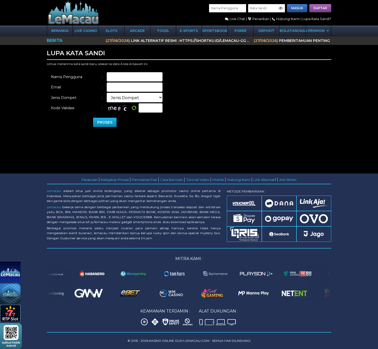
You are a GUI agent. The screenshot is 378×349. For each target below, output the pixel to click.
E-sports (189, 31)
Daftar (320, 8)
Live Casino (86, 31)
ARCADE (137, 31)
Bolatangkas (292, 31)
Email (77, 87)
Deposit (266, 31)
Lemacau (54, 191)
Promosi (317, 31)
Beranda (60, 31)
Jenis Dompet (77, 97)
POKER (240, 31)
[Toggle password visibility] (281, 8)
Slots (111, 31)
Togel (163, 31)
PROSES (104, 122)
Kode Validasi (77, 108)
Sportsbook (214, 31)
